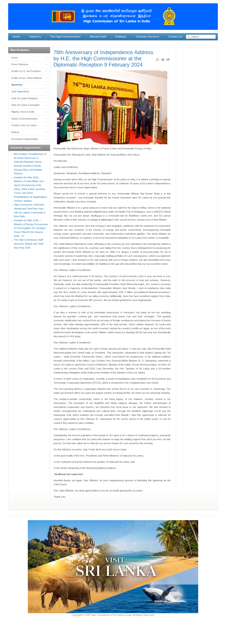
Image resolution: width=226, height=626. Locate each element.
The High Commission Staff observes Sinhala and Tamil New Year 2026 (28, 243)
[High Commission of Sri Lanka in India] (113, 18)
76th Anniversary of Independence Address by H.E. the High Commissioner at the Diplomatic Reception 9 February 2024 (103, 58)
